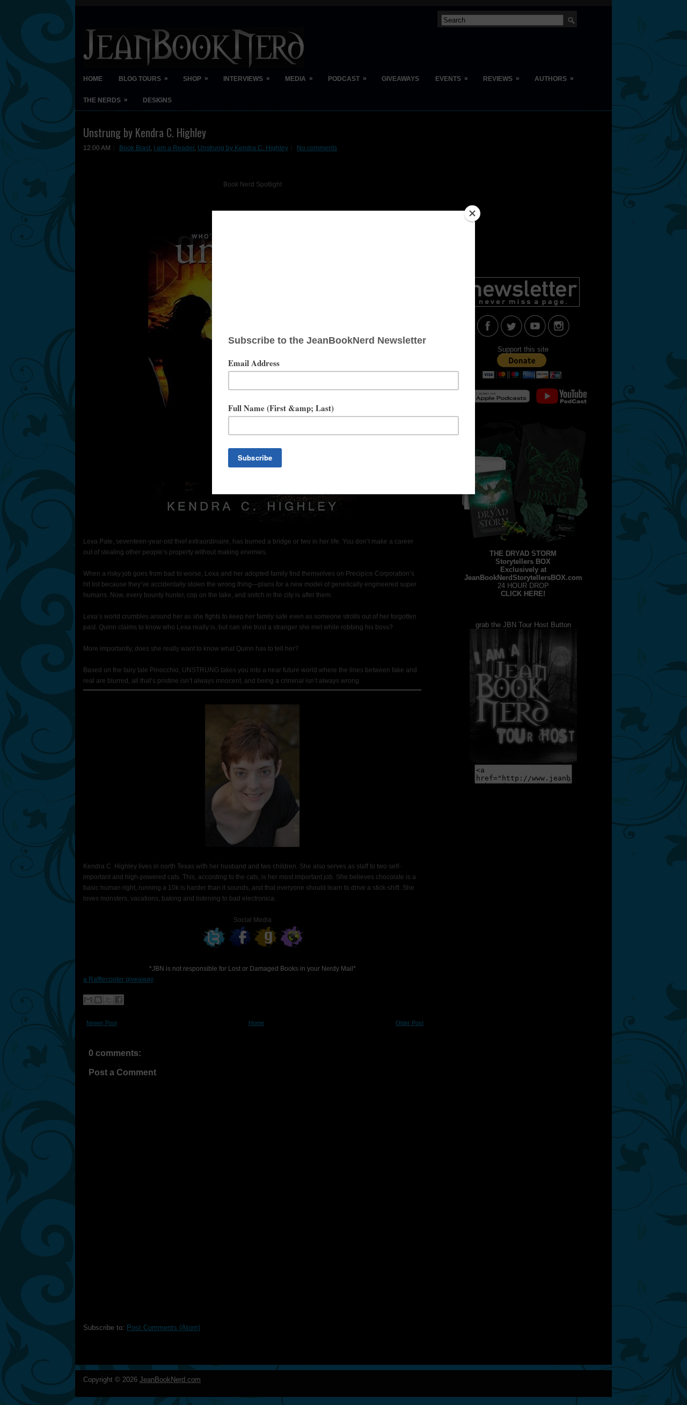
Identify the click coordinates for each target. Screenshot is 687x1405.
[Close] (472, 213)
